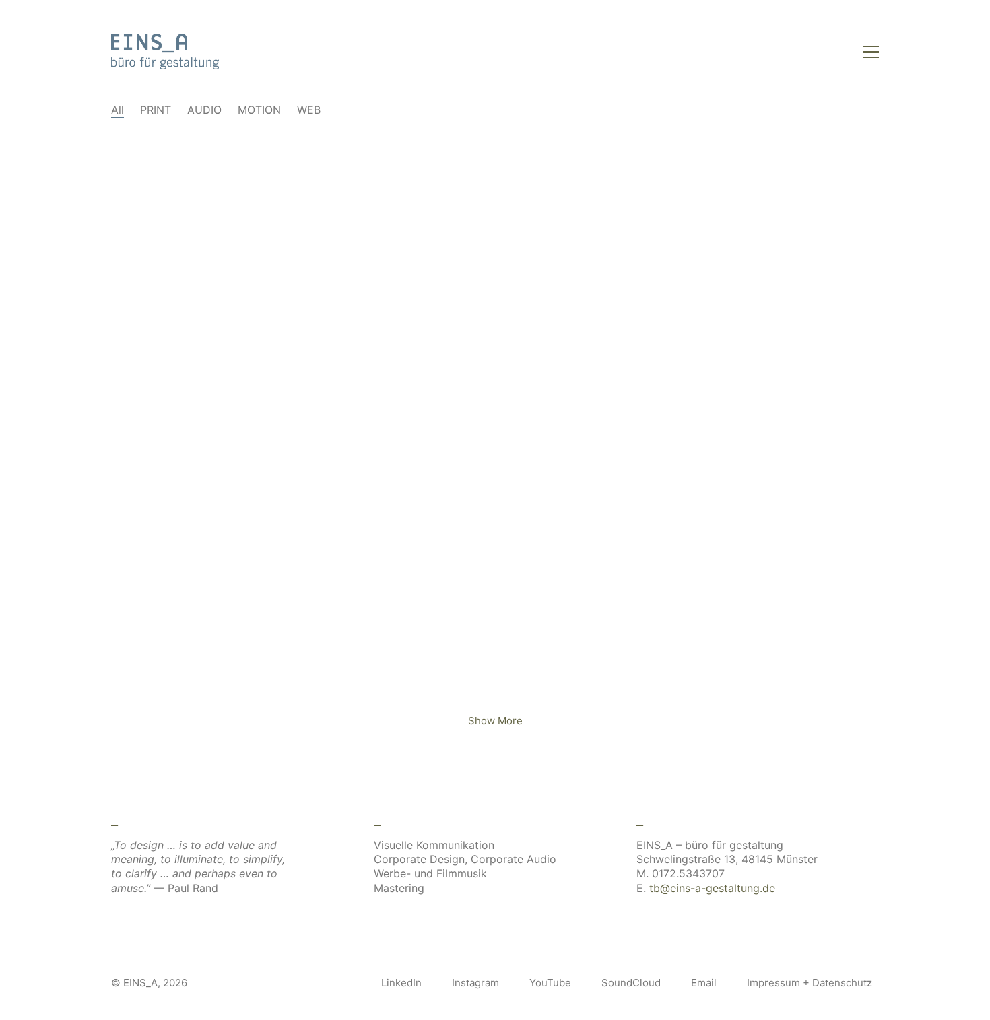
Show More (495, 725)
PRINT (155, 109)
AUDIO (204, 109)
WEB (309, 109)
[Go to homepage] (165, 51)
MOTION (259, 109)
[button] (871, 51)
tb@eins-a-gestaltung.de (712, 888)
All (117, 109)
